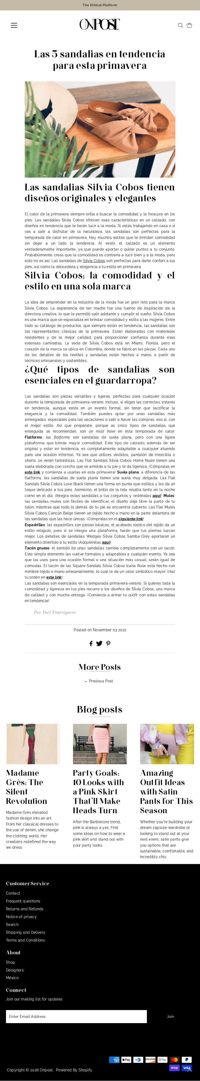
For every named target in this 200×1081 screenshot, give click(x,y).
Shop (10, 962)
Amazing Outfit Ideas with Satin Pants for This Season (166, 791)
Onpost (46, 1070)
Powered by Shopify (74, 1070)
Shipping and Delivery (25, 932)
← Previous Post (98, 681)
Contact (13, 893)
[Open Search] (180, 25)
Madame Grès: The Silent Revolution (26, 787)
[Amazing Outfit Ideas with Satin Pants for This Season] (167, 744)
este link (32, 472)
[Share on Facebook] (91, 645)
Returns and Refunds (24, 909)
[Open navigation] (29, 25)
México (12, 978)
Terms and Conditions (25, 940)
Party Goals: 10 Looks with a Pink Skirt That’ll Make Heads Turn (98, 791)
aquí (157, 496)
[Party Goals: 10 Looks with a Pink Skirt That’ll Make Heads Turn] (100, 744)
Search (12, 924)
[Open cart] (189, 25)
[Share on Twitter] (100, 645)
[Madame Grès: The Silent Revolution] (33, 744)
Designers (15, 970)
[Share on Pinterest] (108, 645)
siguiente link (130, 519)
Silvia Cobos (94, 261)
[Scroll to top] (189, 1070)
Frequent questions (23, 901)
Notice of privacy (21, 917)
